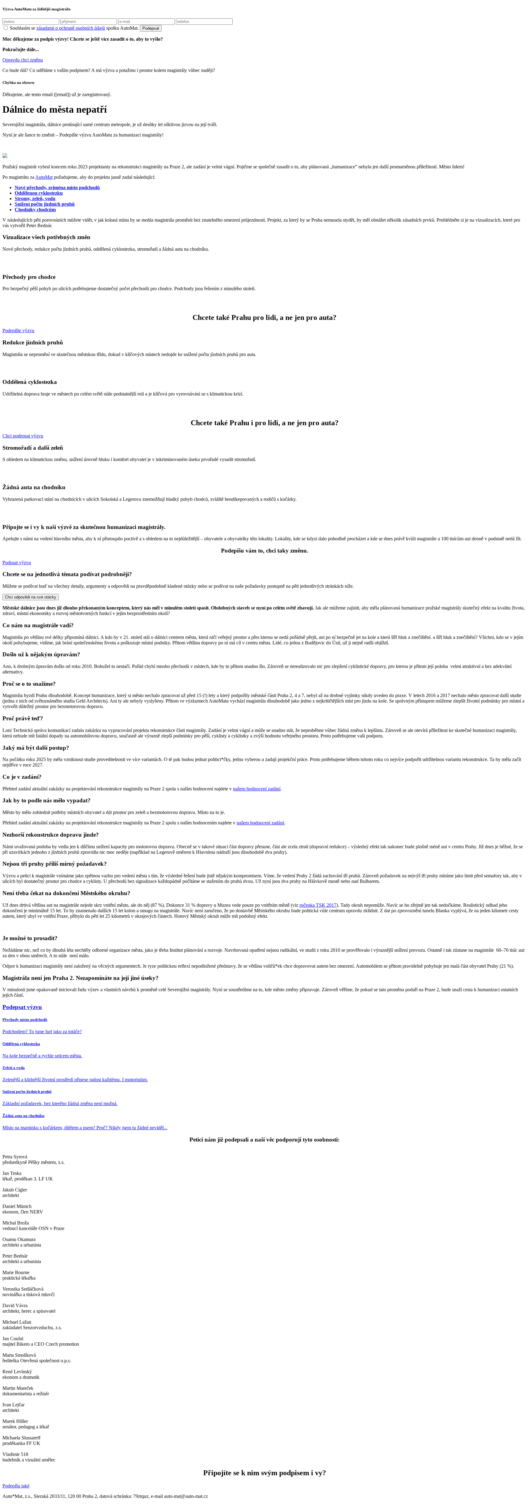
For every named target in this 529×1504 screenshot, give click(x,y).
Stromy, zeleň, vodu (35, 198)
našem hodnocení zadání (256, 788)
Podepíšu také (15, 1485)
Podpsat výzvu (16, 562)
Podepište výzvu (18, 330)
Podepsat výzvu (22, 1007)
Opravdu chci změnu (22, 59)
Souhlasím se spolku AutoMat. (74, 28)
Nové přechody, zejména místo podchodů (57, 187)
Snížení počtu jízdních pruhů (45, 204)
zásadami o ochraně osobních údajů (70, 28)
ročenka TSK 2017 (317, 905)
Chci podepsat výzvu (22, 435)
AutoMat (44, 177)
